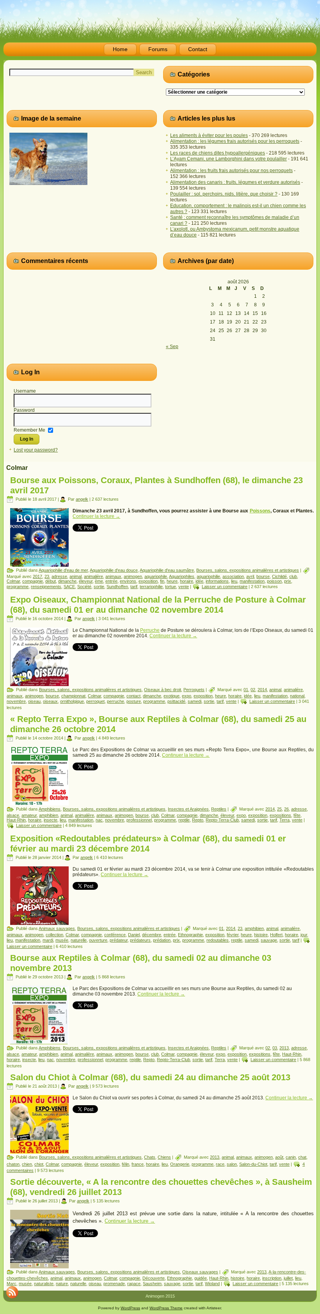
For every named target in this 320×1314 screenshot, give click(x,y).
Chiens (164, 1157)
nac (99, 820)
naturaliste (43, 1283)
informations (217, 581)
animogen (133, 576)
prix (287, 581)
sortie (99, 586)
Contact (197, 49)
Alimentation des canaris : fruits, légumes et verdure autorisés (235, 182)
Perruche (150, 630)
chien (27, 1164)
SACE (69, 586)
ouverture (98, 940)
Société (84, 586)
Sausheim (152, 1283)
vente (183, 586)
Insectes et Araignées (188, 809)
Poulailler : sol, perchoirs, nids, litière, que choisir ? (223, 194)
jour (303, 934)
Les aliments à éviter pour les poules (209, 135)
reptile (184, 820)
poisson (274, 581)
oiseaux (50, 701)
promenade (114, 1283)
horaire (186, 581)
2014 (262, 689)
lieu (234, 581)
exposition (148, 581)
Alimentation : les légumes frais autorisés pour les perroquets (234, 141)
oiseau (34, 701)
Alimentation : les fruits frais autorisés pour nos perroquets (231, 170)
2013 (284, 1048)
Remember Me (29, 429)
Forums (157, 49)
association (233, 576)
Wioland (212, 1283)
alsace (13, 815)
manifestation (252, 581)
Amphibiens (49, 809)
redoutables (217, 940)
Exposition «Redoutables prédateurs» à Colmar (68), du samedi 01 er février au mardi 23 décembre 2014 (148, 843)
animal (75, 576)
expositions (280, 815)
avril (250, 576)
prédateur (119, 940)
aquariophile (155, 576)
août (279, 1157)
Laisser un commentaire (224, 586)
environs (128, 581)
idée (199, 581)
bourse (263, 576)
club (293, 576)
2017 (37, 576)
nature (62, 1283)
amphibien (48, 815)
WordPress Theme (166, 1308)
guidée (200, 1278)
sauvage (269, 940)
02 (253, 689)
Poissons (260, 511)
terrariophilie (151, 586)
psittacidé (176, 701)
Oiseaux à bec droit (162, 689)
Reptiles (218, 809)
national (297, 695)
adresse (59, 576)
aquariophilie (208, 576)
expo (186, 695)
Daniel (134, 934)
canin (291, 1157)
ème (99, 581)
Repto (197, 820)
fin (162, 581)
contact (133, 695)
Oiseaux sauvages (200, 1272)
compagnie (32, 581)
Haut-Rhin (16, 820)
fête (296, 815)
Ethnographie (190, 934)
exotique (172, 695)
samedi (194, 701)
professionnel (139, 820)
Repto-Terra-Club (222, 820)
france (138, 1164)
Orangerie (179, 1164)
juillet (288, 1278)
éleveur (85, 581)
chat (302, 1157)
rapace (133, 1283)
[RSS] (12, 1292)
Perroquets (193, 689)
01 (246, 689)
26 (286, 809)
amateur (29, 815)
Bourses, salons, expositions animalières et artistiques (247, 570)
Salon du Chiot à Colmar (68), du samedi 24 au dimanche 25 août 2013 (150, 1077)
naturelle (79, 940)
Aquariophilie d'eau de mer (63, 570)
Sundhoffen (117, 586)
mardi (48, 940)
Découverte (153, 1278)
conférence (115, 934)
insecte (50, 820)
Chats (149, 1157)
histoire (261, 934)
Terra (284, 820)
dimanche (67, 581)
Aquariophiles (181, 576)
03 (274, 1048)
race (220, 1164)
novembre (16, 701)
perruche (115, 701)
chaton (13, 1164)
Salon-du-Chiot (253, 1164)
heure (172, 581)
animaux (113, 576)
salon (232, 1164)
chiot (38, 1164)
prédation (162, 940)
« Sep (172, 346)
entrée (111, 581)
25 (279, 809)
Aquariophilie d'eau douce (114, 570)
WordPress (130, 1308)
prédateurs (140, 940)
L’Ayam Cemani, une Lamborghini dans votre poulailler (228, 159)
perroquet (95, 701)
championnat (73, 695)
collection (54, 934)
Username (25, 391)
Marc (11, 1283)
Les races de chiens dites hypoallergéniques (217, 153)
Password (24, 410)
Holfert (276, 934)
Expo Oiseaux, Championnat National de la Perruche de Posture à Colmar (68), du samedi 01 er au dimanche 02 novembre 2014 (158, 605)
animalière (93, 576)
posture (133, 701)
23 (46, 576)
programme (17, 586)
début (50, 581)
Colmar (13, 581)
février (232, 934)
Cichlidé (279, 576)
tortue (170, 586)
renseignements (46, 586)
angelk (82, 499)
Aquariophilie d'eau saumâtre (167, 570)
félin (125, 1164)
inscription (271, 1278)
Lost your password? (36, 450)
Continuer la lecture (96, 516)
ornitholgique (72, 701)
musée (61, 940)
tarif (133, 586)
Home (120, 49)
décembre (151, 934)
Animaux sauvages (57, 928)
